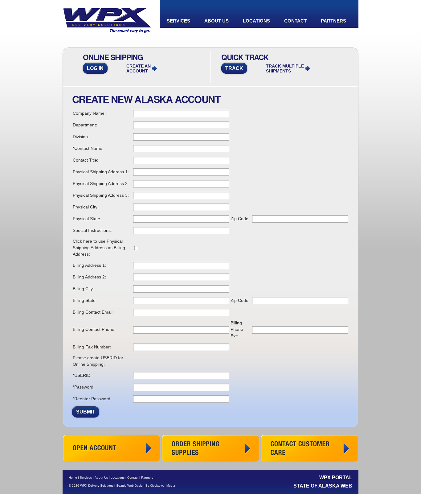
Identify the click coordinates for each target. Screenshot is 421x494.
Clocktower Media (162, 485)
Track (234, 68)
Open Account (111, 448)
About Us (216, 21)
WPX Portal (335, 477)
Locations (256, 21)
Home (73, 477)
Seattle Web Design (130, 485)
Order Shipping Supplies (210, 448)
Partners (333, 21)
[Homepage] (108, 31)
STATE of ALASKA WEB (322, 485)
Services (178, 21)
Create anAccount (138, 68)
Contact (295, 21)
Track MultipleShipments (285, 68)
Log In (95, 68)
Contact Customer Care (309, 448)
